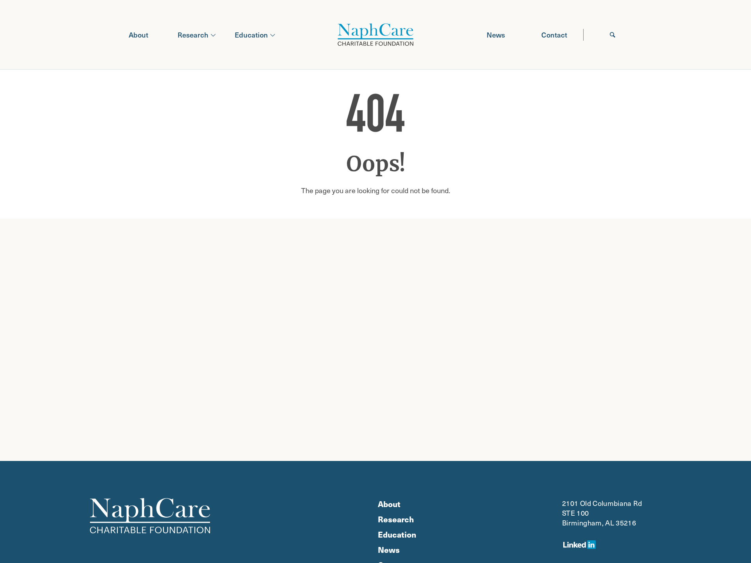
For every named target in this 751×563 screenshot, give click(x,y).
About (138, 34)
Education (251, 34)
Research (193, 34)
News (496, 34)
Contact (554, 34)
